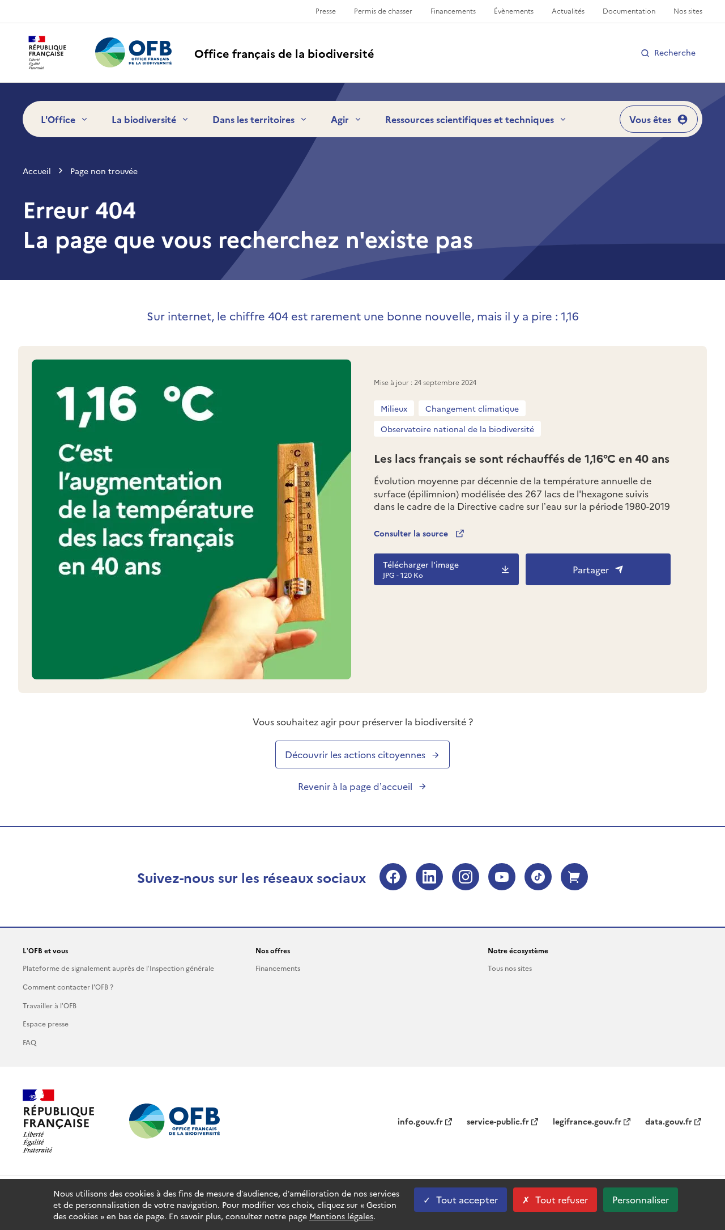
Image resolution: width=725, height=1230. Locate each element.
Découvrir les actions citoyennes (355, 754)
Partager (591, 569)
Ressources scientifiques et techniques (469, 119)
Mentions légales (341, 1215)
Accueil (37, 171)
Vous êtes (650, 119)
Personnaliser (640, 1199)
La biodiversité (144, 119)
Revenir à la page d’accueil (355, 786)
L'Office (58, 119)
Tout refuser (561, 1199)
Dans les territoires (253, 119)
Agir (340, 119)
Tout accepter (467, 1199)
